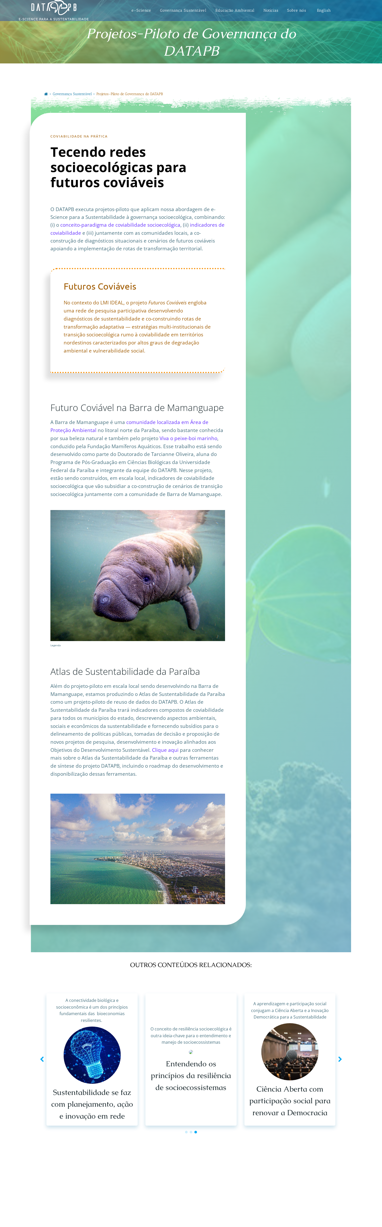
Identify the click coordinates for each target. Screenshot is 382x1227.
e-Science (141, 10)
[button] (186, 1132)
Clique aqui (165, 749)
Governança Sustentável (183, 10)
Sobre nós (296, 10)
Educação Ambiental (235, 10)
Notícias (271, 10)
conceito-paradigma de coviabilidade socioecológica (120, 224)
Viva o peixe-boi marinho (188, 438)
